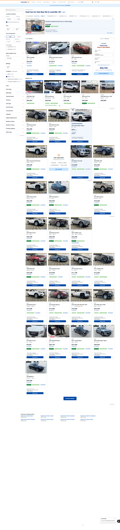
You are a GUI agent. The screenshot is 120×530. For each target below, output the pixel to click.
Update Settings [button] (109, 70)
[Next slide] (112, 94)
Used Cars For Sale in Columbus (67, 415)
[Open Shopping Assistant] (118, 521)
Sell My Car (54, 2)
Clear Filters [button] (36, 16)
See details (74, 132)
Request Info (35, 74)
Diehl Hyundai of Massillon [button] (50, 30)
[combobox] (14, 9)
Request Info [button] (55, 31)
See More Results (70, 398)
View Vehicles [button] (109, 32)
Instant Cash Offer (62, 2)
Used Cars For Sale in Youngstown (88, 415)
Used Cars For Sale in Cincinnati (67, 419)
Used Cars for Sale (29, 9)
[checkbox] (11, 47)
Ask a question (58, 169)
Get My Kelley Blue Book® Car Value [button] (104, 65)
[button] (92, 2)
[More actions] (45, 74)
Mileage (8, 66)
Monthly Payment (98, 50)
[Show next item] (90, 151)
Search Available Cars (104, 73)
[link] (29, 65)
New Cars (39, 2)
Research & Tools (71, 2)
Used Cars (33, 2)
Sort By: (102, 38)
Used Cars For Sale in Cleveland (28, 419)
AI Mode (80, 2)
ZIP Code (18, 16)
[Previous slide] (27, 94)
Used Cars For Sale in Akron (27, 415)
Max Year (17, 28)
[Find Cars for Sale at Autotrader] (25, 2)
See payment (29, 63)
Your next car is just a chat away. (60, 5)
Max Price (17, 39)
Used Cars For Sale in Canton (47, 415)
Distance (7, 16)
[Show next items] (112, 16)
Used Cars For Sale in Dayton (47, 419)
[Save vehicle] (43, 21)
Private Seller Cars (46, 2)
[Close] (114, 519)
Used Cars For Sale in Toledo (86, 419)
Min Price (8, 39)
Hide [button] (113, 18)
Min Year (8, 28)
